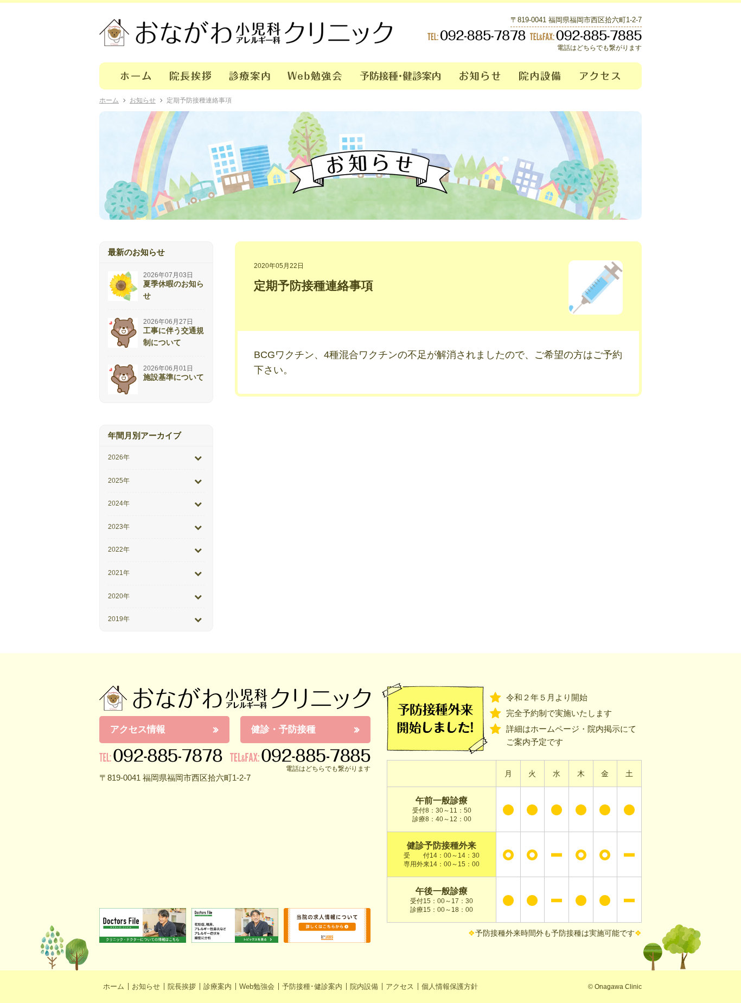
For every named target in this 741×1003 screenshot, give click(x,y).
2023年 (119, 527)
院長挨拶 (191, 76)
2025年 (119, 480)
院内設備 (540, 76)
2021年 (119, 573)
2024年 (119, 503)
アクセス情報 (137, 729)
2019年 (119, 619)
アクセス (606, 76)
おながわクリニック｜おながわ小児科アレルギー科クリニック (245, 32)
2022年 (119, 549)
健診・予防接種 (283, 729)
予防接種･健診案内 (401, 76)
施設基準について (173, 377)
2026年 (119, 457)
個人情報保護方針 (449, 986)
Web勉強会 (315, 76)
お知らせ (480, 76)
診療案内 (250, 76)
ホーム (130, 76)
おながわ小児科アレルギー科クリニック (234, 698)
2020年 (119, 596)
